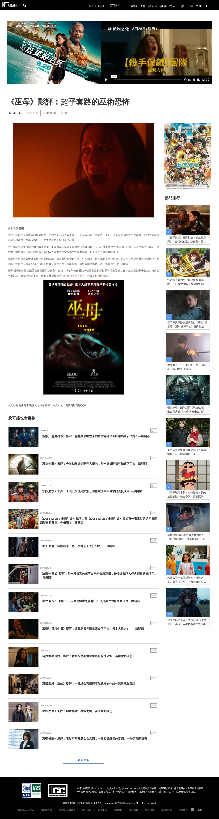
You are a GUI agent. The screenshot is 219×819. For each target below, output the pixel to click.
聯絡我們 (183, 810)
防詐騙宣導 (166, 810)
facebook (51, 113)
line (65, 113)
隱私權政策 (46, 810)
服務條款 (133, 810)
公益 (190, 6)
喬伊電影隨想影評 (75, 405)
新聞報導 (102, 810)
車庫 (199, 6)
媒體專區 (118, 810)
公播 (181, 6)
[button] (211, 5)
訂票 (163, 6)
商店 (172, 6)
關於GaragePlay (25, 810)
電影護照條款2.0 (67, 810)
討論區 (153, 6)
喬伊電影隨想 (26, 405)
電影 (134, 6)
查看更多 (83, 760)
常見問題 (149, 810)
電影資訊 (32, 113)
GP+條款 (86, 810)
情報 (143, 6)
